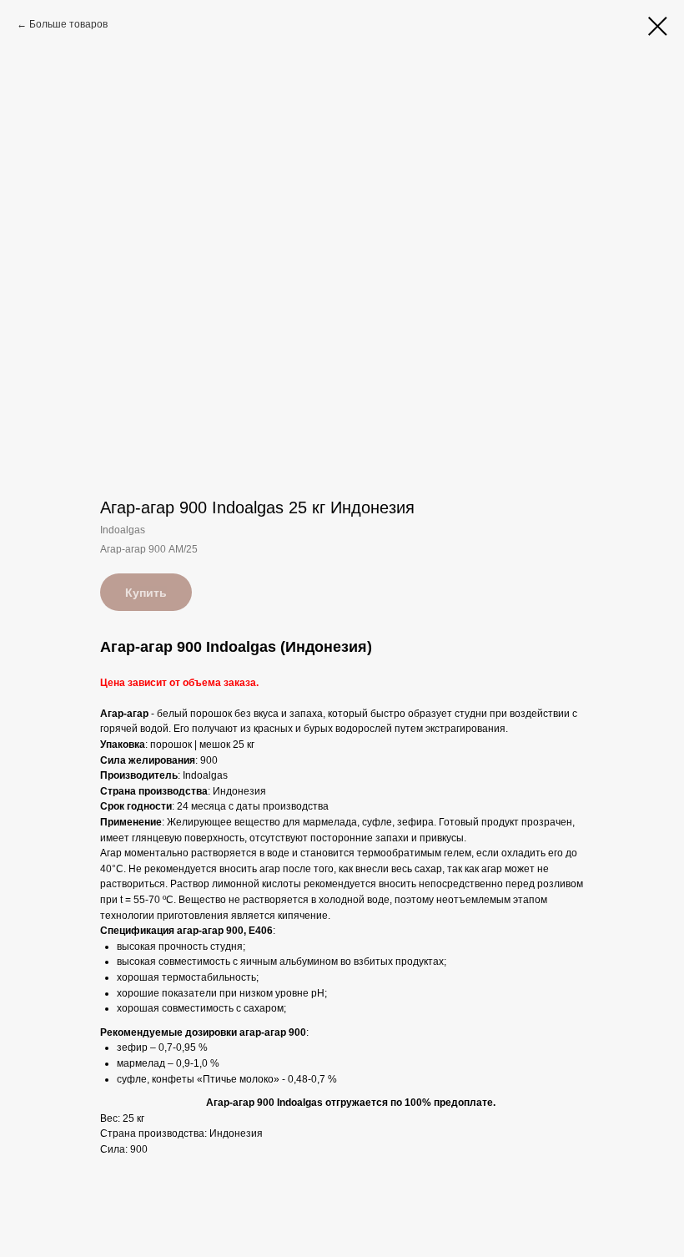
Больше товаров (68, 24)
